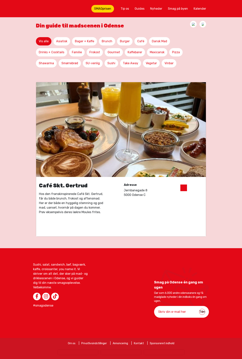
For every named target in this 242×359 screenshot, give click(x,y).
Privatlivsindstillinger (94, 343)
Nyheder (156, 8)
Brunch (107, 41)
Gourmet (114, 52)
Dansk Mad (159, 41)
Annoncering (120, 343)
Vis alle (44, 41)
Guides (139, 8)
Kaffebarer (135, 52)
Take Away (130, 63)
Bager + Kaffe (84, 41)
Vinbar (169, 63)
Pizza (176, 52)
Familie (77, 52)
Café (140, 41)
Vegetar (151, 63)
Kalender (200, 8)
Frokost (94, 52)
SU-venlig (93, 63)
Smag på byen (178, 8)
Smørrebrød (69, 63)
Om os (71, 343)
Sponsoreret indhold (162, 343)
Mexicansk (157, 52)
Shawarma (46, 63)
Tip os (125, 8)
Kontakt (139, 343)
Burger (125, 41)
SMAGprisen (102, 8)
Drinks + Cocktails (51, 52)
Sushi (111, 63)
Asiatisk (61, 41)
